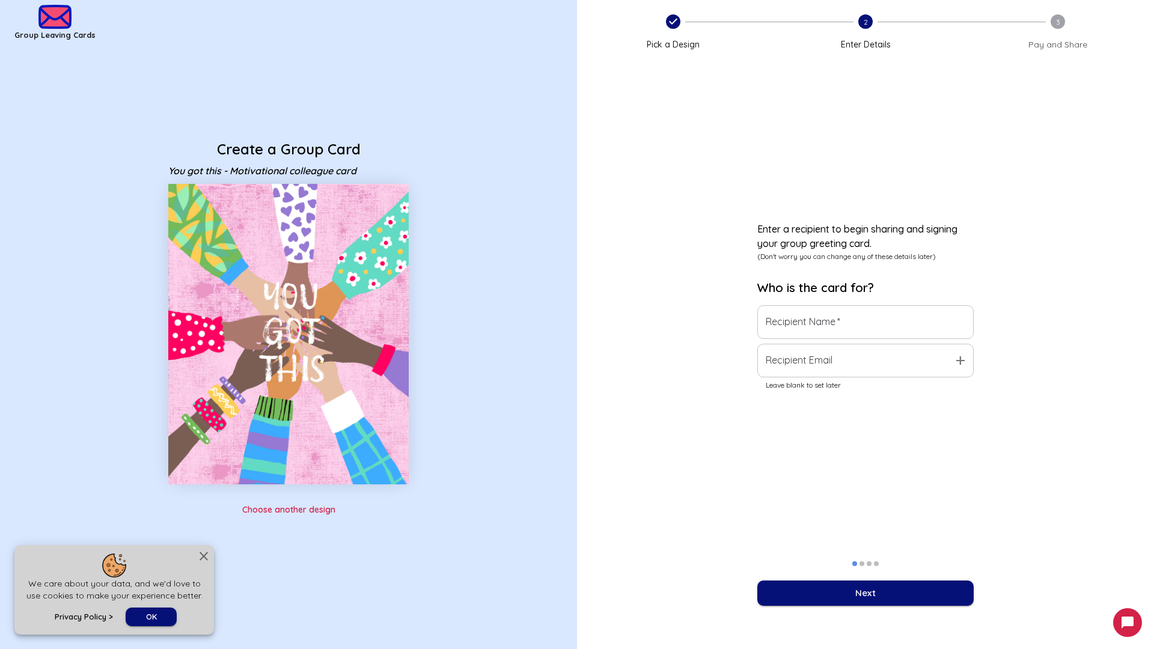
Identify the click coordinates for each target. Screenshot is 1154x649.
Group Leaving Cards (55, 35)
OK (151, 616)
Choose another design (288, 509)
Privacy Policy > (84, 616)
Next (865, 593)
